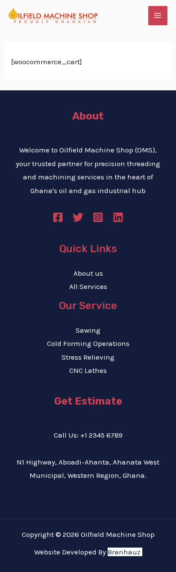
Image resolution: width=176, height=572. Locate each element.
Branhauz (124, 552)
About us (88, 273)
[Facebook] (58, 217)
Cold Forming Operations (88, 343)
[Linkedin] (118, 217)
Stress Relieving (88, 357)
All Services (88, 286)
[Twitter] (78, 217)
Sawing (88, 330)
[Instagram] (98, 217)
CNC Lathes (88, 370)
